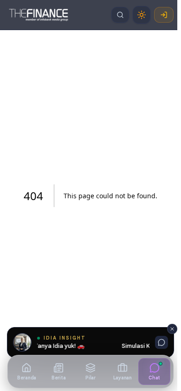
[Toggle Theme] (141, 15)
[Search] (120, 15)
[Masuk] (164, 15)
